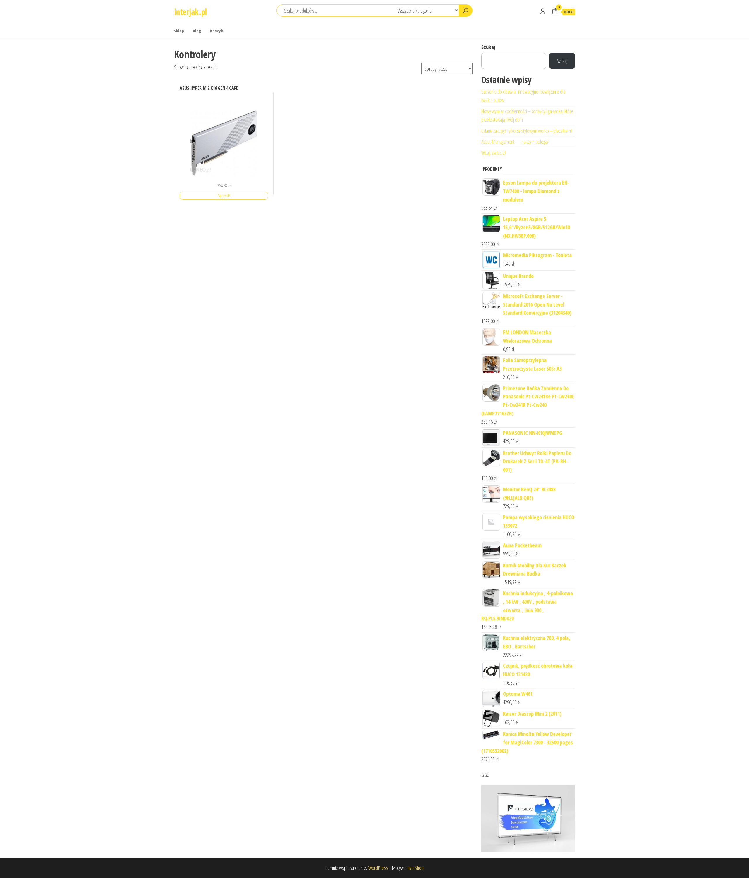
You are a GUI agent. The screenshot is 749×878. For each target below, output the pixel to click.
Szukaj (488, 46)
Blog (197, 31)
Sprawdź (224, 195)
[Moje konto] (543, 11)
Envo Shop (415, 867)
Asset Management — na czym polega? (514, 141)
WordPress (378, 867)
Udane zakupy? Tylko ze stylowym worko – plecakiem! (526, 130)
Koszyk (216, 31)
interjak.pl (190, 11)
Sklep (179, 31)
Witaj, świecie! (493, 152)
